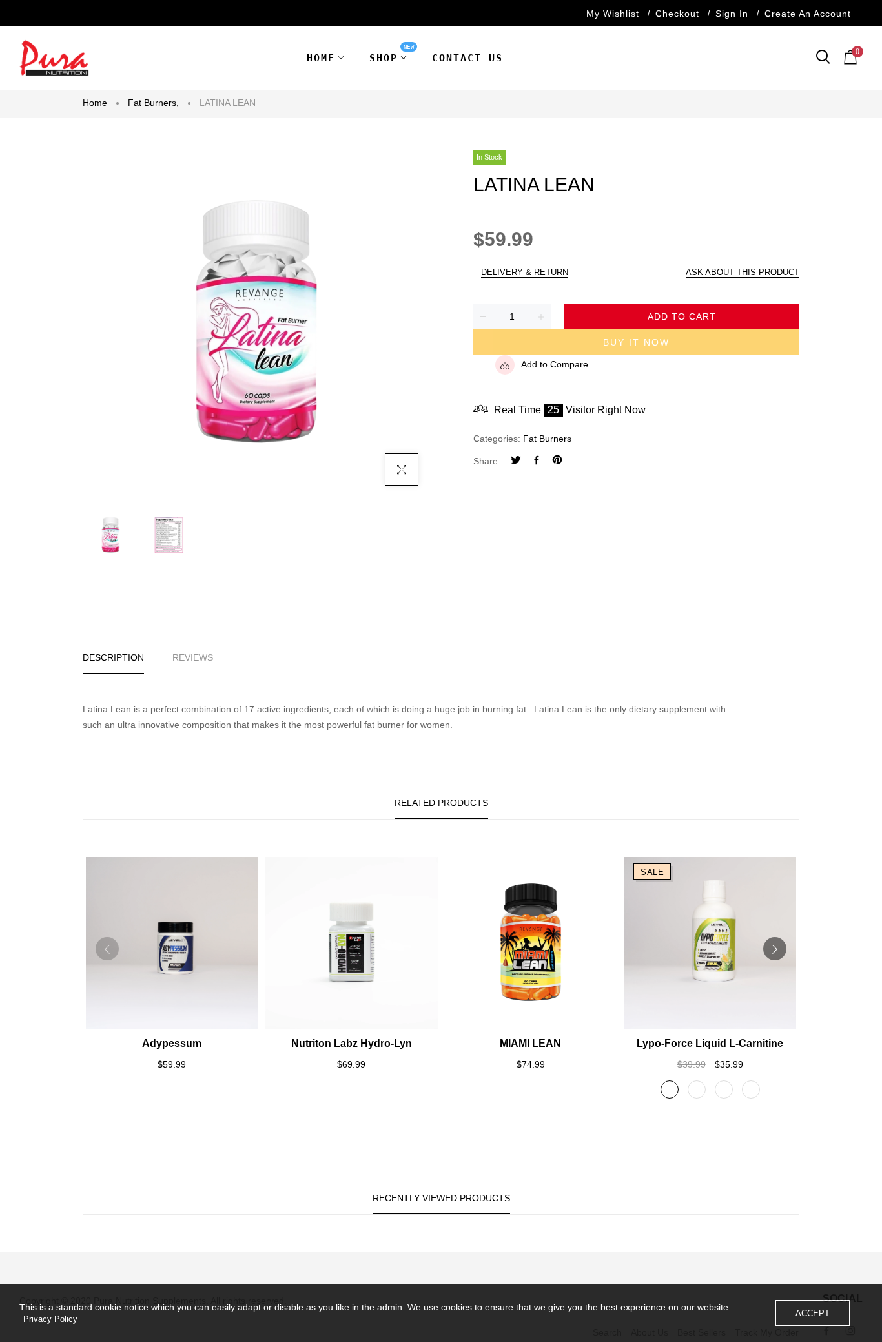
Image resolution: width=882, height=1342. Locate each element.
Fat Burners (153, 103)
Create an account (807, 13)
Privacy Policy (50, 1319)
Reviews (192, 657)
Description (113, 657)
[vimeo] (557, 461)
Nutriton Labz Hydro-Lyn (351, 1043)
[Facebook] (537, 461)
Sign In (731, 13)
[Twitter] (516, 461)
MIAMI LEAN (530, 1043)
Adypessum (171, 1043)
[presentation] (107, 948)
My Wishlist (612, 13)
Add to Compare (554, 364)
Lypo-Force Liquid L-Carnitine (710, 1043)
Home (95, 103)
